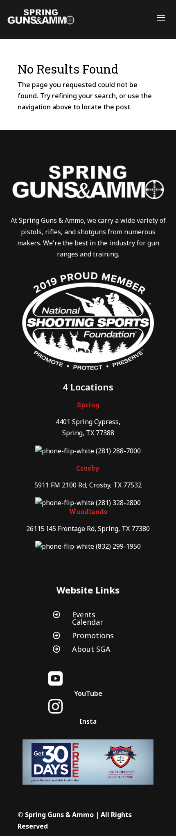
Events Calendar (87, 618)
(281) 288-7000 (118, 450)
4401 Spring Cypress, (88, 421)
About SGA (91, 649)
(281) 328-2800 (118, 502)
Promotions (93, 635)
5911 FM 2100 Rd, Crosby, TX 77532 (88, 485)
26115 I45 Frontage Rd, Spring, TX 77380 (88, 528)
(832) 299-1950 (118, 546)
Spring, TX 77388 (88, 432)
